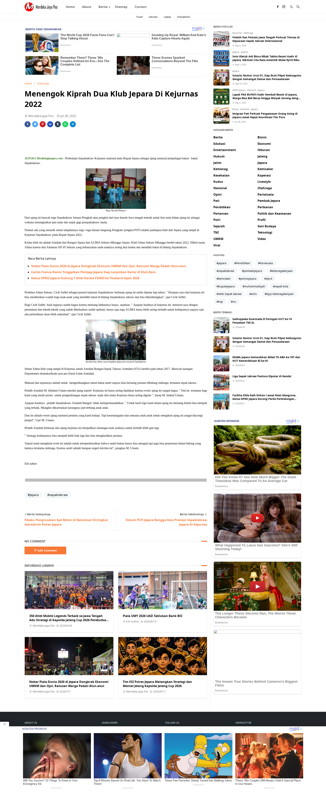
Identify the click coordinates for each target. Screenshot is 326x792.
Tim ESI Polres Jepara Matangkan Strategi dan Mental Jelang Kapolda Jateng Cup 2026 (157, 684)
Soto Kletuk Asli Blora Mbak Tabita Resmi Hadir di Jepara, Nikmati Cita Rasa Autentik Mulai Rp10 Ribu (265, 58)
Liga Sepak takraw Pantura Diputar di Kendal (261, 376)
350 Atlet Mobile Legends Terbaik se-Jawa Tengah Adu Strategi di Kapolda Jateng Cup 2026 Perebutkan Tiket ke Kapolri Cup (68, 620)
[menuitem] (70, 7)
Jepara (236, 52)
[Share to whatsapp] (65, 124)
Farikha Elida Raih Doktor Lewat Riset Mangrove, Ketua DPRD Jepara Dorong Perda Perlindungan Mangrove (264, 398)
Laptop (167, 17)
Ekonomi (252, 90)
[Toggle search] (298, 6)
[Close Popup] (4, 724)
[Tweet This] (35, 124)
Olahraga (248, 33)
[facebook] (278, 7)
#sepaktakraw (57, 495)
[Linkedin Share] (50, 124)
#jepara (33, 495)
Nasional (237, 33)
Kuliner (244, 52)
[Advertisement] (93, 141)
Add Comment (47, 550)
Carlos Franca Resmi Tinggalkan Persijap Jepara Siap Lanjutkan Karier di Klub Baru (93, 272)
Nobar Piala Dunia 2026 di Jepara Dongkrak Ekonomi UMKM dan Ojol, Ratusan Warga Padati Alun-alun (108, 266)
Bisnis (235, 109)
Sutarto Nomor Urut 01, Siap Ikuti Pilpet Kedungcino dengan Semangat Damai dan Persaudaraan (266, 77)
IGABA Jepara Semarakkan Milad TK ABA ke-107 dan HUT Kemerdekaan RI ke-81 (266, 358)
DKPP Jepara (239, 90)
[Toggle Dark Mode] (291, 7)
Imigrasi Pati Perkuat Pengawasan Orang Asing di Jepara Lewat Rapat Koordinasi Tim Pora (265, 115)
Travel (139, 17)
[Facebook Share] (28, 124)
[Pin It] (43, 124)
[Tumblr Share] (58, 124)
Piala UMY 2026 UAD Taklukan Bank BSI (152, 616)
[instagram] (284, 7)
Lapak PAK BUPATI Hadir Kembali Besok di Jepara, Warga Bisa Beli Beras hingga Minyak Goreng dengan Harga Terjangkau (266, 98)
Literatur (153, 17)
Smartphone (183, 17)
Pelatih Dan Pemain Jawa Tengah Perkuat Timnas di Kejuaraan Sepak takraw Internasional (266, 39)
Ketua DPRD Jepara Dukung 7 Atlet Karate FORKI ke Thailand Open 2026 (85, 278)
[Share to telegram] (73, 124)
